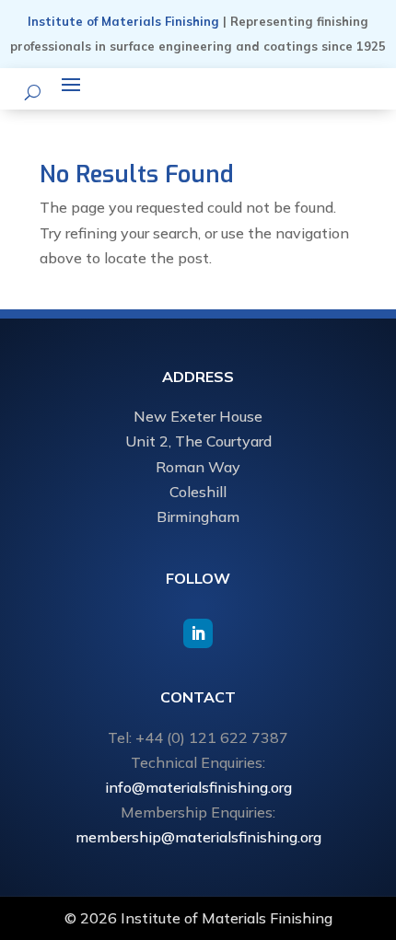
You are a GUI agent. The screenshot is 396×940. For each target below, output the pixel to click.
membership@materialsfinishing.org (198, 837)
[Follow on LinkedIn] (198, 633)
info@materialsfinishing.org (198, 787)
